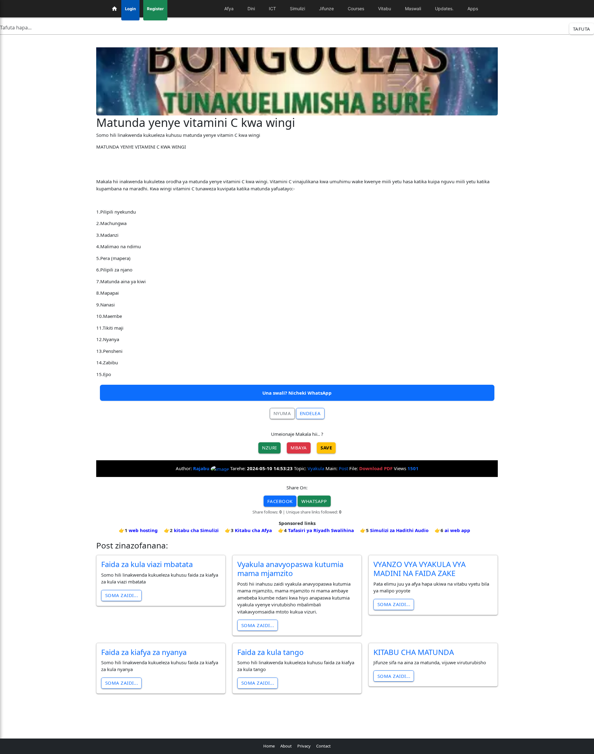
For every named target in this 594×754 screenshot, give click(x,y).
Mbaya (299, 447)
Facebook (280, 501)
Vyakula (316, 468)
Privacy (304, 746)
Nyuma (282, 413)
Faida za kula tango (270, 652)
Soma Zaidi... (121, 595)
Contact (323, 746)
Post (343, 468)
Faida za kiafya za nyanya (144, 652)
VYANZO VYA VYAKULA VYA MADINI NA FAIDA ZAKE (419, 568)
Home (269, 746)
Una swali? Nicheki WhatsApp (297, 393)
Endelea (310, 413)
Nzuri (269, 447)
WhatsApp (314, 501)
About (286, 746)
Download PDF (376, 468)
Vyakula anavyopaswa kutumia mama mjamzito (290, 568)
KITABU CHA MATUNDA (413, 652)
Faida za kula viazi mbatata (147, 564)
